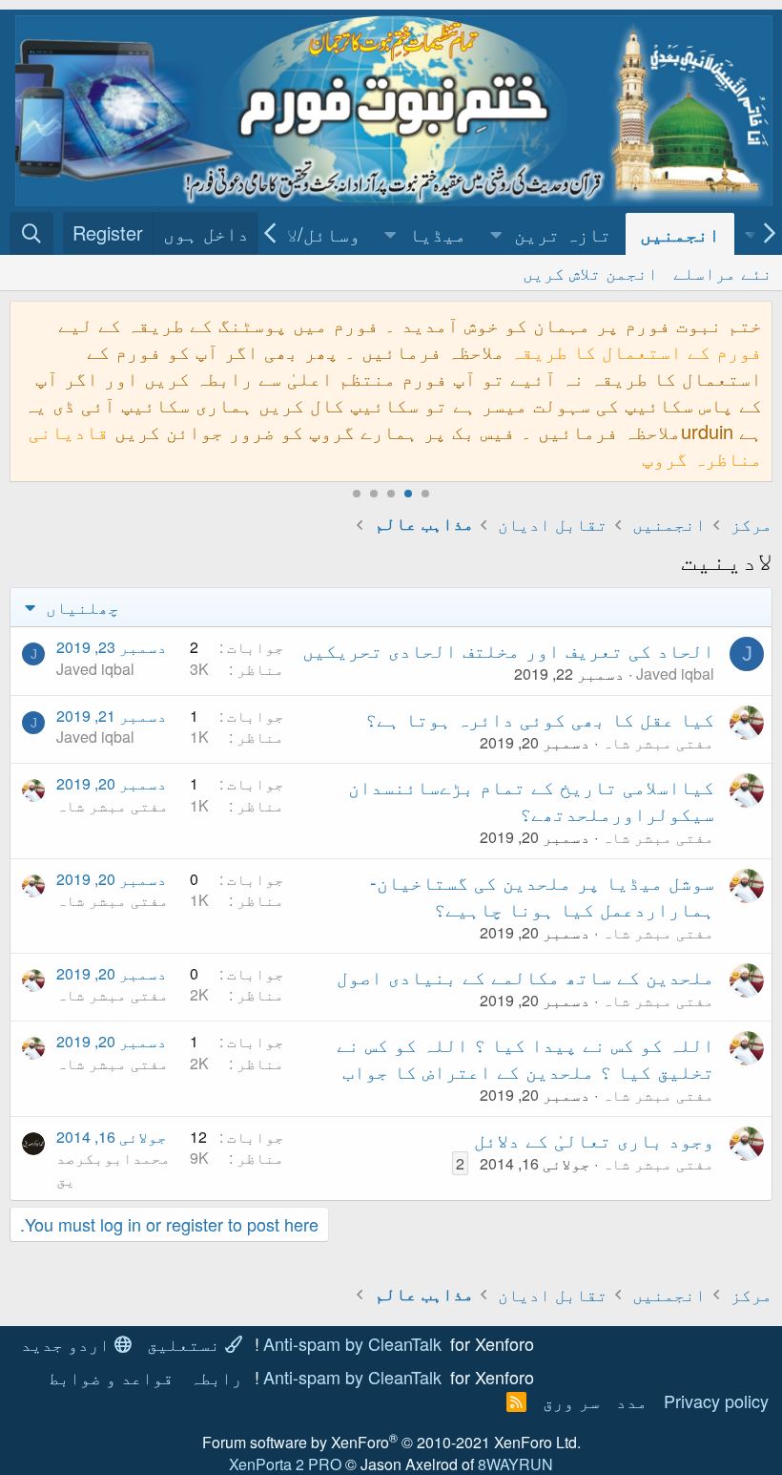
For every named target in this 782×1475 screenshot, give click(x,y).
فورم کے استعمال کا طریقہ (636, 351)
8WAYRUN (515, 1464)
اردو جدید (67, 1343)
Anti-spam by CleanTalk (352, 1343)
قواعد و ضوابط (111, 1376)
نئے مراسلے (722, 272)
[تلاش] (31, 233)
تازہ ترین (562, 233)
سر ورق (571, 1400)
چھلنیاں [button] (80, 606)
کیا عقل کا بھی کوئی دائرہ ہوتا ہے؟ (539, 718)
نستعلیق (186, 1343)
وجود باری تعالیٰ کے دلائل (594, 1139)
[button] (497, 234)
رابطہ (216, 1376)
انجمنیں (680, 233)
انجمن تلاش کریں (590, 272)
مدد (632, 1400)
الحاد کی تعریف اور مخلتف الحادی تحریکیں (508, 650)
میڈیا (437, 233)
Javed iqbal (675, 674)
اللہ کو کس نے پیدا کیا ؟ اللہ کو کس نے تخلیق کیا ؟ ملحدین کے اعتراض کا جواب (525, 1057)
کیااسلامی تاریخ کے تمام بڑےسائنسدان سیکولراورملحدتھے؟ (531, 799)
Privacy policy (716, 1400)
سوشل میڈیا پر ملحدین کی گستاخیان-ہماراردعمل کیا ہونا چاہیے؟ (542, 895)
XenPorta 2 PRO (285, 1464)
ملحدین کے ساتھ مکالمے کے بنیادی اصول (525, 976)
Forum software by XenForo (391, 1442)
